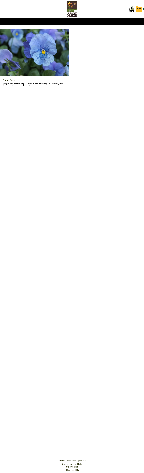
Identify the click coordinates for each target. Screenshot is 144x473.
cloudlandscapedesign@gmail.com (72, 461)
